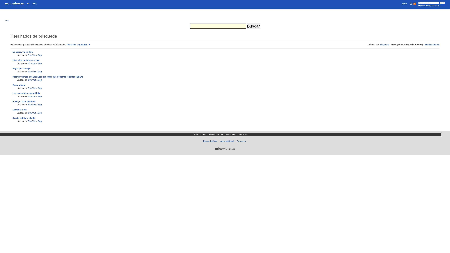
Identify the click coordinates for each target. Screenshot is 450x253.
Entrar (404, 4)
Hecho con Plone (199, 134)
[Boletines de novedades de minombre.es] (410, 3)
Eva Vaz (32, 55)
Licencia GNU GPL (216, 134)
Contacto (241, 141)
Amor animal (19, 85)
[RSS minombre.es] (414, 3)
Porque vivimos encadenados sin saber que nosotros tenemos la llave (48, 77)
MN (28, 4)
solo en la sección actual (429, 5)
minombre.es (14, 3)
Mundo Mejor (231, 134)
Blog (40, 55)
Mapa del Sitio (210, 141)
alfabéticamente (432, 45)
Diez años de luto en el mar (26, 60)
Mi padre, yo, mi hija (23, 52)
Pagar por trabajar (22, 68)
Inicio (7, 20)
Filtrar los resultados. (77, 45)
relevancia (384, 45)
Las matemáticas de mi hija (26, 93)
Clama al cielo (20, 110)
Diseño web (243, 134)
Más (35, 4)
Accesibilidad (227, 141)
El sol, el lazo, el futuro (24, 101)
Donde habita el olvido (24, 118)
